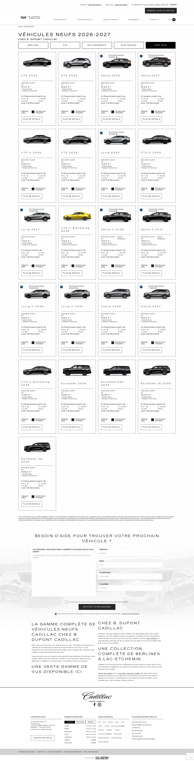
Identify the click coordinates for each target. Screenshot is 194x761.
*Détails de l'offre (24, 112)
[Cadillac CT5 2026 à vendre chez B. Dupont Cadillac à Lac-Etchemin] (77, 139)
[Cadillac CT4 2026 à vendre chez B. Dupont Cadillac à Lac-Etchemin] (37, 62)
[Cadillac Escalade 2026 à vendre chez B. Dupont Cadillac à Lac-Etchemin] (77, 370)
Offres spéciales (85, 19)
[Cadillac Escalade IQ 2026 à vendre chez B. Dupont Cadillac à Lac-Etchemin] (157, 370)
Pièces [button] (90, 722)
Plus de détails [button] (31, 119)
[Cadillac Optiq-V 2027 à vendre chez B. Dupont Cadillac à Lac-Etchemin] (157, 216)
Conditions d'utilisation (54, 752)
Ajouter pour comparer (40, 112)
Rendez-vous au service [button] (160, 11)
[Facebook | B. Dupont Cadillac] (94, 705)
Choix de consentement (91, 752)
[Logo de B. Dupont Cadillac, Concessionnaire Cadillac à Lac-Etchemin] (31, 17)
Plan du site (41, 752)
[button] (33, 45)
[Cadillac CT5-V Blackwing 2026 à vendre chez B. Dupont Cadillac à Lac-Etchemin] (37, 370)
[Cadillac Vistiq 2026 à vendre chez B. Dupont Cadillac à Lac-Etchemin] (117, 293)
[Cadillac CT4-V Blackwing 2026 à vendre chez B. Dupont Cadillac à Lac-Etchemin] (77, 216)
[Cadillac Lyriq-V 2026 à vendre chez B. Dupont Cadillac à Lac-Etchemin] (37, 293)
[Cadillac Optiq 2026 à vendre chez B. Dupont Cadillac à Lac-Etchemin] (117, 62)
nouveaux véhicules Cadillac (129, 673)
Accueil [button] (20, 26)
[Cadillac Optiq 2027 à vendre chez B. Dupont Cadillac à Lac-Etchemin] (157, 62)
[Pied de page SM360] (102, 758)
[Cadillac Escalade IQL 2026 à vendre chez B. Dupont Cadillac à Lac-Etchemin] (37, 447)
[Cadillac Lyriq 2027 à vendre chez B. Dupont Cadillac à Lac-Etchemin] (37, 216)
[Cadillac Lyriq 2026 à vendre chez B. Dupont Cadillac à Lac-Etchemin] (117, 139)
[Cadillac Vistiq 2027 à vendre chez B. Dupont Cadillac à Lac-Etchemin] (157, 293)
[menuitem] (61, 20)
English (173, 4)
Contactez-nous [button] (42, 738)
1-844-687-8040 (94, 5)
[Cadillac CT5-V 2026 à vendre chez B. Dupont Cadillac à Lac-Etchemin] (157, 139)
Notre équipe (151, 638)
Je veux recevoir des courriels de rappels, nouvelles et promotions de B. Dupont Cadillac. (99, 602)
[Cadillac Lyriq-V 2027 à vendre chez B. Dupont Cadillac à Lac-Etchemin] (77, 293)
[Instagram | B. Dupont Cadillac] (99, 705)
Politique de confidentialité (130, 613)
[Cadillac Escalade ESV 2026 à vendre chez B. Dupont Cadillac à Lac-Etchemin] (117, 370)
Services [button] (80, 722)
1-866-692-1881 (121, 5)
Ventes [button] (69, 722)
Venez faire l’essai (105, 673)
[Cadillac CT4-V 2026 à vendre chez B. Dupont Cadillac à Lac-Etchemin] (37, 139)
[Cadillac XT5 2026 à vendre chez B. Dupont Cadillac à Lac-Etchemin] (77, 62)
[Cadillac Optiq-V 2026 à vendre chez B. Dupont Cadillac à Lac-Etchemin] (117, 216)
